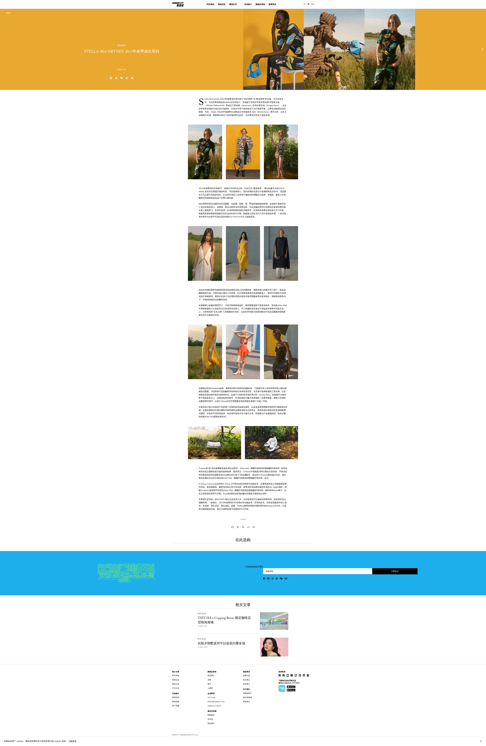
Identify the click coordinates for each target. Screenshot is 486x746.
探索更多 (272, 4)
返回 (8, 13)
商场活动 (175, 697)
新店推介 (211, 675)
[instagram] (272, 579)
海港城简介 (247, 693)
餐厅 (209, 684)
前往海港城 (247, 697)
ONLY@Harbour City (216, 701)
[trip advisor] (285, 579)
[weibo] (277, 579)
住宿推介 (246, 684)
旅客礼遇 (246, 675)
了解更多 (72, 741)
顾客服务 (211, 715)
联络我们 (246, 701)
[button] (305, 4)
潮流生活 (233, 4)
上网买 (210, 688)
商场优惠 (175, 701)
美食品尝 (222, 4)
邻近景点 (246, 680)
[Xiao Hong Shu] (308, 675)
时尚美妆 (210, 4)
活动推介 (248, 4)
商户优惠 (175, 706)
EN (312, 4)
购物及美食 (260, 4)
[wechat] (281, 579)
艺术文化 (175, 688)
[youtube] (288, 675)
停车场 (210, 719)
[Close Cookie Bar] (481, 741)
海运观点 (211, 723)
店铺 (209, 680)
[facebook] (264, 579)
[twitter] (268, 579)
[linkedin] (304, 675)
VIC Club (211, 697)
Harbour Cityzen (214, 706)
